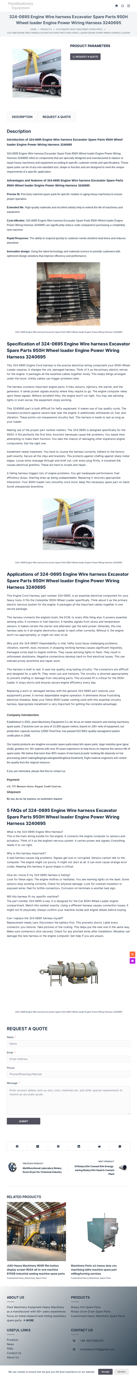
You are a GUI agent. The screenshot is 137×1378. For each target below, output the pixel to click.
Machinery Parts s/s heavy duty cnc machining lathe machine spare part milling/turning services (94, 1269)
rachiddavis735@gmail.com (97, 1349)
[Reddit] (99, 1146)
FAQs (10, 1348)
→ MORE (28, 1320)
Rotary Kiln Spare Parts (86, 1307)
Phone (11, 1067)
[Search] (122, 6)
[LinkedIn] (79, 1146)
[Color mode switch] (116, 5)
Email (10, 1052)
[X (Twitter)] (38, 1146)
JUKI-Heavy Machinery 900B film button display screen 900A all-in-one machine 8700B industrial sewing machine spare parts (36, 1269)
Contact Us (14, 1353)
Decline (121, 1371)
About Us (13, 1357)
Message (12, 1083)
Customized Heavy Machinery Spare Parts (27, 1278)
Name (10, 1037)
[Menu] (128, 5)
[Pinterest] (58, 1146)
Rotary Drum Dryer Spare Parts (91, 1311)
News (10, 1344)
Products (12, 1339)
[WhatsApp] (120, 1146)
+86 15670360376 (91, 1340)
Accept (105, 1371)
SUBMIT (23, 1121)
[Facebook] (17, 1146)
